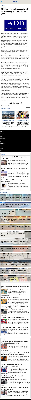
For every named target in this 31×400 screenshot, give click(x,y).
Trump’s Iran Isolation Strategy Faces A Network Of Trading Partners (15, 234)
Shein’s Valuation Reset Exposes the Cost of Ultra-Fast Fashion (14, 256)
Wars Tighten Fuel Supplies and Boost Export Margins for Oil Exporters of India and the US (15, 220)
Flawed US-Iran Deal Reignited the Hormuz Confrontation (14, 327)
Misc (1, 151)
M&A (1, 136)
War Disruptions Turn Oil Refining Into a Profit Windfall (14, 265)
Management (3, 143)
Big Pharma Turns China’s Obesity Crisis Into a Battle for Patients (14, 242)
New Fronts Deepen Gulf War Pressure (10, 297)
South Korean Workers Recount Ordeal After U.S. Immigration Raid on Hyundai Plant (12, 365)
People (1, 141)
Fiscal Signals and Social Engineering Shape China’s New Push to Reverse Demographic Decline (14, 342)
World (1, 148)
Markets (2, 131)
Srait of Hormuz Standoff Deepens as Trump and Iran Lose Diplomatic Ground (15, 212)
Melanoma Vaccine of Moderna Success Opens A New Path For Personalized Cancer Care (15, 205)
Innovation (2, 138)
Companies (2, 134)
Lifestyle (2, 146)
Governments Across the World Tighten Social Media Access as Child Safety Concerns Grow (15, 278)
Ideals (15, 1)
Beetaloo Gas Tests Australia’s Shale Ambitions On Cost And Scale (15, 227)
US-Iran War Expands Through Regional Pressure (12, 317)
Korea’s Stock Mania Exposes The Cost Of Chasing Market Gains (14, 249)
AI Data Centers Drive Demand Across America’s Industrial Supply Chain (15, 198)
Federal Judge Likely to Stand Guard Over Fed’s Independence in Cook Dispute (12, 377)
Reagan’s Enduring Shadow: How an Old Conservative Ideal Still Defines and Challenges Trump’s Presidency (15, 353)
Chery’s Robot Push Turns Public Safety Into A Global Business (13, 271)
